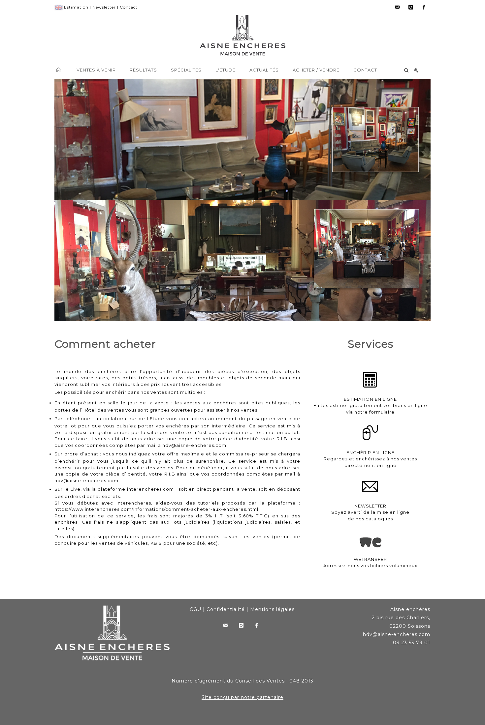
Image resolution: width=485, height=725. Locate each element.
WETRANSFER (370, 559)
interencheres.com (150, 489)
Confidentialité (226, 609)
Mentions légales (272, 609)
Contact (129, 7)
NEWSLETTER (370, 505)
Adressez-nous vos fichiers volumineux (370, 565)
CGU (195, 609)
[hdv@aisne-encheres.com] (397, 7)
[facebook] (424, 7)
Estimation (76, 7)
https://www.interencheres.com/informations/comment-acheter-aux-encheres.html (156, 509)
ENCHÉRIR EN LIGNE (370, 452)
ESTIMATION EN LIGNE (370, 399)
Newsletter (104, 7)
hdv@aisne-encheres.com (194, 445)
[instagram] (410, 7)
